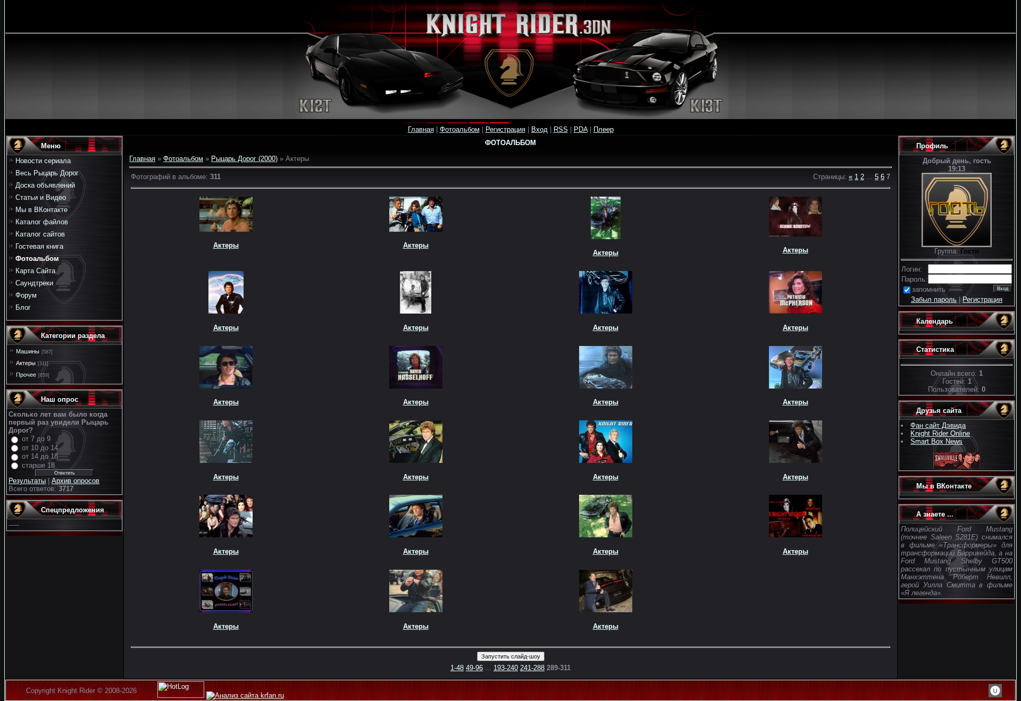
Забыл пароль (934, 299)
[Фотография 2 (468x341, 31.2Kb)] (605, 535)
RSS (561, 129)
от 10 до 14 (40, 448)
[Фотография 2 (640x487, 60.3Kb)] (226, 610)
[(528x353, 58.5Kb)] (415, 535)
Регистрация (505, 129)
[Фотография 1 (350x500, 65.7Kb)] (606, 237)
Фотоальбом (460, 129)
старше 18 (38, 465)
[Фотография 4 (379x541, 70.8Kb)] (605, 386)
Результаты (27, 481)
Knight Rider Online (940, 433)
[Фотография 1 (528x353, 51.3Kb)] (226, 229)
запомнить (928, 289)
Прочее (26, 374)
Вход (539, 129)
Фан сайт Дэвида (938, 425)
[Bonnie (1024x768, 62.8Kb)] (795, 234)
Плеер (603, 129)
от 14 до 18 (40, 456)
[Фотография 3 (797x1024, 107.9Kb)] (795, 460)
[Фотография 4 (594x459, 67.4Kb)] (605, 610)
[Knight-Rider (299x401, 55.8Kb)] (415, 311)
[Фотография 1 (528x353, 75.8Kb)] (415, 229)
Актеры (26, 363)
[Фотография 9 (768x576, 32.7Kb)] (226, 386)
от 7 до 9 (36, 439)
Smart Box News (936, 441)
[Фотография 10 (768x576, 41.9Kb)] (795, 311)
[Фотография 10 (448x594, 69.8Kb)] (605, 311)
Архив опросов (75, 481)
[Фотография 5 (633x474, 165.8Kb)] (795, 535)
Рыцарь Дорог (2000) (244, 159)
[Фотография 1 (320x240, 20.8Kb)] (605, 460)
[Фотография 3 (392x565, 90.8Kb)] (795, 386)
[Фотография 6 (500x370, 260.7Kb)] (415, 460)
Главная (421, 129)
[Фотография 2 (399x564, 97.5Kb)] (226, 460)
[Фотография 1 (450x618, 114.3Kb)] (415, 610)
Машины (27, 351)
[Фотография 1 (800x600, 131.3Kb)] (226, 535)
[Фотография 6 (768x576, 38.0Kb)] (415, 386)
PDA (581, 129)
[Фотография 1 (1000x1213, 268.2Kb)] (226, 311)
